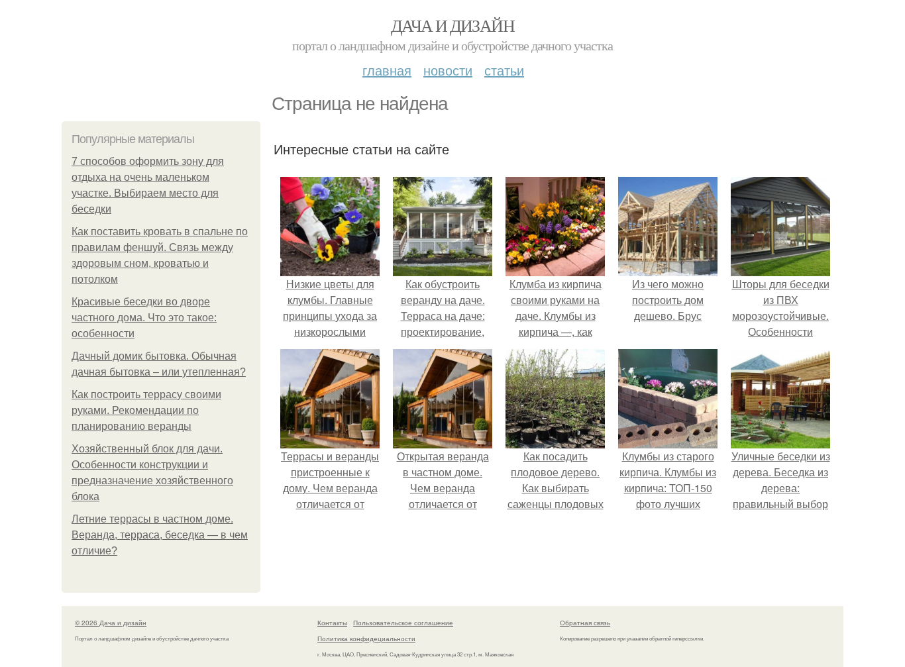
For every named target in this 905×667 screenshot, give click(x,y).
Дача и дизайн (452, 25)
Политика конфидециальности (366, 638)
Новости (447, 69)
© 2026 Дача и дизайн (110, 622)
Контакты (332, 622)
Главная (386, 69)
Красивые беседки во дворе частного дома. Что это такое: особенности (144, 317)
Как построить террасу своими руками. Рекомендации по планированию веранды (146, 410)
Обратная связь (585, 622)
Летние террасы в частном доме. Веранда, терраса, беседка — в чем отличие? (160, 534)
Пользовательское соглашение (403, 622)
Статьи (504, 69)
